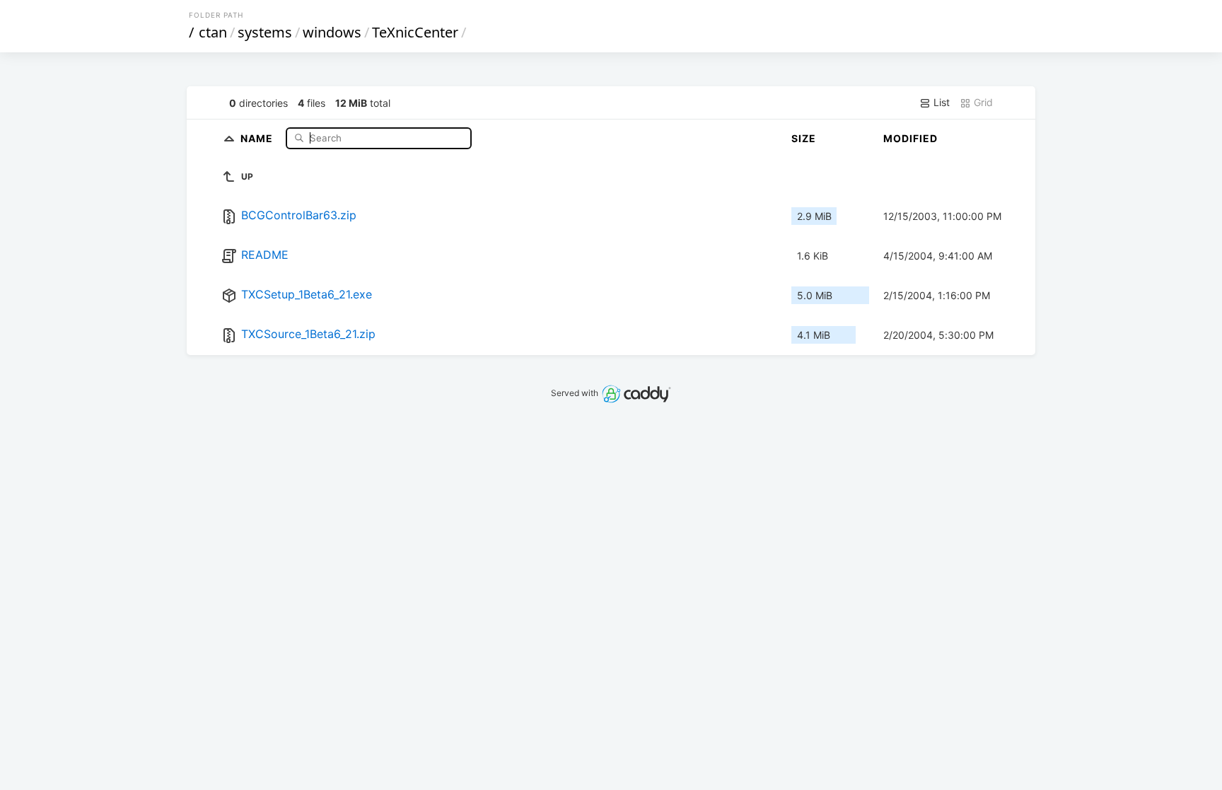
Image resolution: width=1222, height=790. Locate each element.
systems (265, 32)
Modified (910, 138)
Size (803, 138)
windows (332, 32)
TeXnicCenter (415, 32)
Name (258, 138)
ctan (213, 32)
